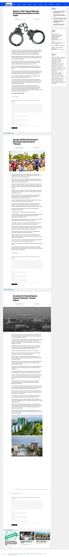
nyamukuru (21, 493)
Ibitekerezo (58, 4)
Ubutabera (40, 4)
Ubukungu (19, 4)
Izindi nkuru (34, 8)
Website (13, 122)
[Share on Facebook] (34, 19)
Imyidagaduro (51, 4)
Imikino (45, 4)
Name (13, 114)
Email (13, 118)
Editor (17, 18)
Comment (14, 103)
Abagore (35, 4)
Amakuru (13, 4)
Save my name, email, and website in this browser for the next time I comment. (26, 126)
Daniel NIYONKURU (19, 147)
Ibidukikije (29, 4)
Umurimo (24, 4)
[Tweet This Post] (36, 19)
